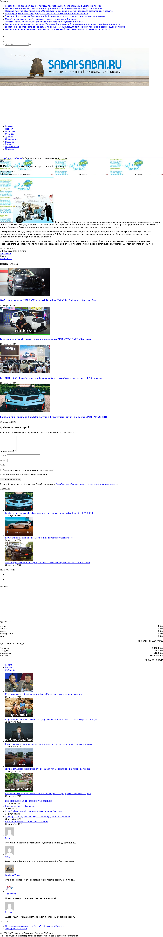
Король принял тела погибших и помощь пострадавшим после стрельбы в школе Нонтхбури (53, 6)
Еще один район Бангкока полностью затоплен (28, 800)
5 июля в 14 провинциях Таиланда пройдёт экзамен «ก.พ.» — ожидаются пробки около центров (55, 16)
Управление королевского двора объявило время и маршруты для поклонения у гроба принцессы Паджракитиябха (65, 27)
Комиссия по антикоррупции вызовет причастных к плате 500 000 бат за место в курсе (48, 744)
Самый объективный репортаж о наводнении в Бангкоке (33, 811)
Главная (9, 126)
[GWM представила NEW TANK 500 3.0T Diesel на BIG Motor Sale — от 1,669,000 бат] (25, 295)
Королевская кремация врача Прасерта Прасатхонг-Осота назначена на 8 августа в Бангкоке (54, 8)
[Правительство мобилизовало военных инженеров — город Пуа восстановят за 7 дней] (19, 791)
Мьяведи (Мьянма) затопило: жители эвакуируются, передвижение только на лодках (47, 768)
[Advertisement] (81, 105)
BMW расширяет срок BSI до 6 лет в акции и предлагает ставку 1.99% (39, 537)
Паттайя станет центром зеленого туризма (26, 821)
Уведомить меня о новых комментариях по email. (28, 470)
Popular (9, 667)
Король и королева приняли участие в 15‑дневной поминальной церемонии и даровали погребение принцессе (62, 24)
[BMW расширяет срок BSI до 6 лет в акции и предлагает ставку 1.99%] (19, 535)
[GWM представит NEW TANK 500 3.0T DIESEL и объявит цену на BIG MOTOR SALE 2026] (19, 560)
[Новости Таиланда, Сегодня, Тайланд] (74, 85)
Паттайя (9, 149)
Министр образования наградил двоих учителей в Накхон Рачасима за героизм (46, 13)
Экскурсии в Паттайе (16, 928)
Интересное (11, 139)
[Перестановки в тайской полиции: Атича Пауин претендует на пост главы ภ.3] (19, 691)
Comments (10, 670)
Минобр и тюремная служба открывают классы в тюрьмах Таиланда (41, 19)
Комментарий (8, 451)
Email (3, 460)
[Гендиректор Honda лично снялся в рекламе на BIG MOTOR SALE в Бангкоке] (25, 334)
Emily (7, 838)
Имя (3, 455)
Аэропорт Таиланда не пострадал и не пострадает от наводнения (37, 816)
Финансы (9, 134)
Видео (8, 144)
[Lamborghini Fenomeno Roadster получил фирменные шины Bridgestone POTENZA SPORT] (25, 411)
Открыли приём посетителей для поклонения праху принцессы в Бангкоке (44, 21)
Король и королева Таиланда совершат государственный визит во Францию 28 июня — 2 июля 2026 (57, 29)
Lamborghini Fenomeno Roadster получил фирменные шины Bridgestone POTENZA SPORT (53, 416)
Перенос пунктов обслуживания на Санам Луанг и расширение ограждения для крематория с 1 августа (59, 11)
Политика (10, 131)
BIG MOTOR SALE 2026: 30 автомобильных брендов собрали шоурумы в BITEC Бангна (51, 377)
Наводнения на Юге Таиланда (19, 806)
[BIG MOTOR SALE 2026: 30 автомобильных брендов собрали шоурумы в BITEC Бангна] (25, 372)
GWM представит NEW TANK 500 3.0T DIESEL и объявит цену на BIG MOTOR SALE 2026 (47, 562)
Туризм (9, 136)
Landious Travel (13, 875)
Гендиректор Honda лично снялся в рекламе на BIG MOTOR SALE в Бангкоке (45, 339)
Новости (9, 129)
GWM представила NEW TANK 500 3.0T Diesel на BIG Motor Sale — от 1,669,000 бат (48, 300)
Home (3, 158)
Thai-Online (10, 893)
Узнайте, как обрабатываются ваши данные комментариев (86, 484)
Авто (19, 158)
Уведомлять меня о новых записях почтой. (25, 474)
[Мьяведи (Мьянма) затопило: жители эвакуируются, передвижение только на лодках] (19, 766)
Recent (8, 665)
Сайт (2, 465)
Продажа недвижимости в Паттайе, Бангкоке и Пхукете (34, 926)
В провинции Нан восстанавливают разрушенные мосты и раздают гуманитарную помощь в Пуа (53, 719)
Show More (5, 253)
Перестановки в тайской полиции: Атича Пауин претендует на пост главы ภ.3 (43, 694)
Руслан (8, 912)
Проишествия (12, 146)
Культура (9, 141)
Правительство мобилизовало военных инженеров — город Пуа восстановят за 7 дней (48, 793)
